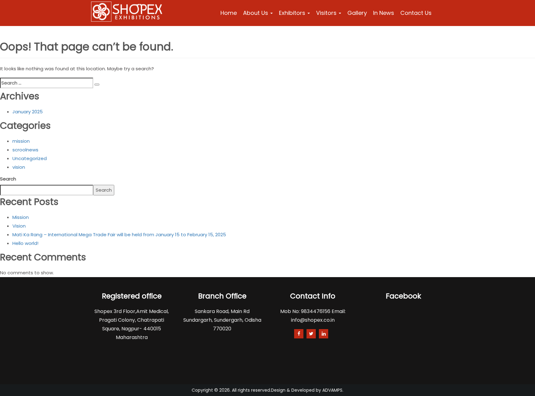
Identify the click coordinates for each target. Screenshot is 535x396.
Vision (19, 226)
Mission (20, 217)
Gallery (357, 13)
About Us (256, 13)
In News (383, 13)
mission (21, 141)
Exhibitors (293, 13)
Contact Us (416, 13)
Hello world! (25, 243)
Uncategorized (29, 158)
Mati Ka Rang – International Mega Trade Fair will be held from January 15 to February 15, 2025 (119, 234)
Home (228, 13)
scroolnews (25, 149)
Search (8, 179)
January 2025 (27, 111)
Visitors (327, 13)
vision (18, 167)
